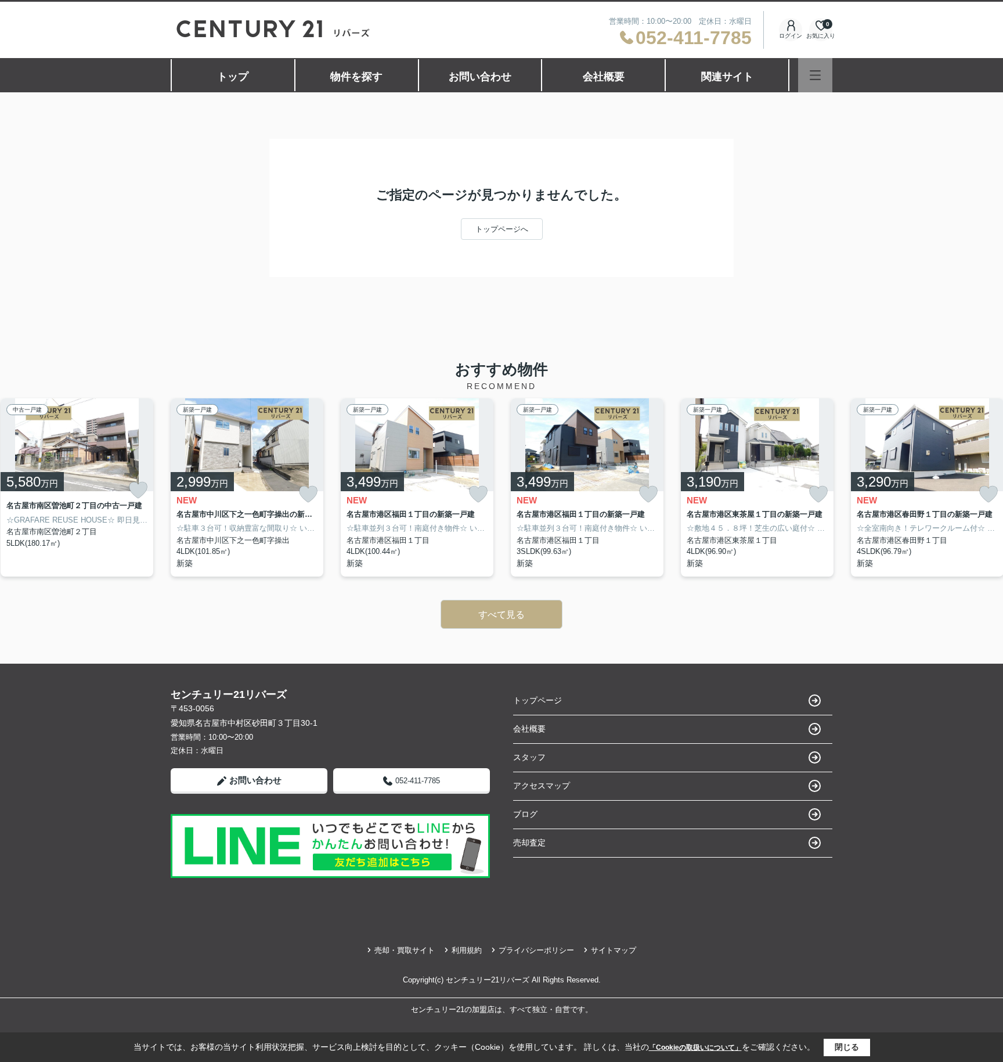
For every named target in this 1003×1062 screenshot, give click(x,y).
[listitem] (247, 487)
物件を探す (356, 76)
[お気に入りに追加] (138, 490)
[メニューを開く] (815, 75)
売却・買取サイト (404, 950)
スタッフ (529, 757)
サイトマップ (613, 950)
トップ (232, 76)
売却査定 (529, 842)
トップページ (537, 700)
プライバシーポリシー (536, 950)
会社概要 (604, 76)
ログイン (790, 36)
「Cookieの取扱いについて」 (695, 1047)
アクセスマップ (541, 785)
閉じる (847, 1047)
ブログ (525, 814)
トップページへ (501, 229)
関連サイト (727, 76)
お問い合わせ (480, 76)
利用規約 (467, 950)
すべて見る (501, 615)
